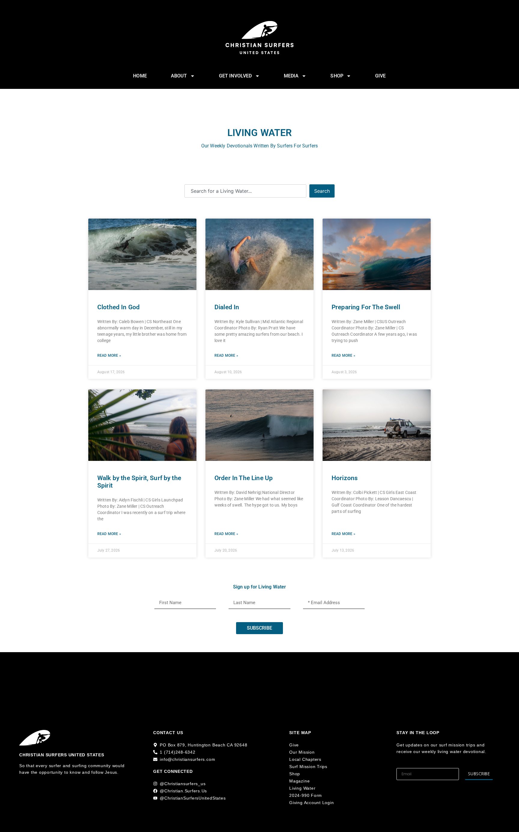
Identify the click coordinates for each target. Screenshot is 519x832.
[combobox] (245, 191)
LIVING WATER (259, 132)
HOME (140, 76)
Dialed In (226, 307)
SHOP (336, 76)
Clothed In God (118, 307)
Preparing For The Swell (366, 307)
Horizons (345, 478)
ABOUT (179, 76)
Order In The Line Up (243, 478)
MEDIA (291, 76)
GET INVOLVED (235, 76)
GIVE (380, 76)
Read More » (109, 355)
